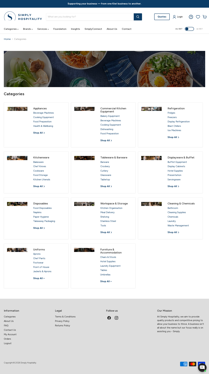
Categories (10, 28)
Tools (103, 225)
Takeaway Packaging (44, 221)
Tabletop (105, 179)
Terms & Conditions (65, 316)
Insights (75, 28)
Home (7, 39)
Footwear (38, 262)
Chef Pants (39, 258)
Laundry (172, 221)
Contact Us (10, 330)
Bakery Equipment (110, 116)
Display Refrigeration (179, 121)
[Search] (138, 16)
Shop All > (39, 278)
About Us (112, 28)
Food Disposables (42, 208)
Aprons (37, 254)
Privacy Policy (62, 321)
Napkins (37, 212)
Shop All (38, 132)
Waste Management (178, 225)
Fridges (171, 112)
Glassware (105, 175)
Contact (126, 28)
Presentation (174, 175)
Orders (7, 339)
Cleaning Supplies (177, 212)
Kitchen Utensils (41, 179)
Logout (7, 343)
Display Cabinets (176, 166)
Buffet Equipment (177, 162)
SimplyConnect (93, 28)
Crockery (105, 166)
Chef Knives (39, 166)
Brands (27, 28)
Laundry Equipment (110, 266)
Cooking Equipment (43, 117)
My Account (10, 334)
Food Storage (40, 175)
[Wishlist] (198, 17)
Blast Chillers (174, 126)
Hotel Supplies (175, 170)
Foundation (59, 28)
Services (42, 28)
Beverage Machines (43, 112)
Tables (103, 270)
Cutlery (104, 170)
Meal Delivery (107, 212)
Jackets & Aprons (42, 271)
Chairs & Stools (108, 257)
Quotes (162, 16)
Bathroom (173, 208)
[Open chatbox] (202, 367)
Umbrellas (105, 274)
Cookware (38, 170)
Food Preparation (42, 121)
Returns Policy (62, 325)
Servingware (174, 179)
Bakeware (38, 162)
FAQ (6, 325)
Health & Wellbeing (43, 126)
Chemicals (173, 216)
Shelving (104, 216)
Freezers (172, 117)
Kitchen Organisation (111, 208)
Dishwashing (106, 129)
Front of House (41, 267)
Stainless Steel (108, 221)
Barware (104, 162)
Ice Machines (174, 130)
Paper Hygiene (41, 216)
